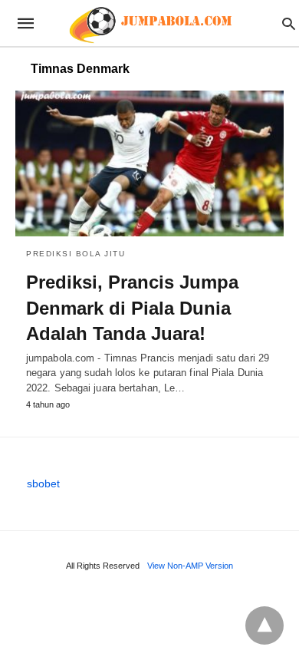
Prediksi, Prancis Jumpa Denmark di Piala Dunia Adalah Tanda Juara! (132, 308)
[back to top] (264, 625)
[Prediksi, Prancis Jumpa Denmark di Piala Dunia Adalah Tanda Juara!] (149, 163)
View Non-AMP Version (190, 565)
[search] (288, 23)
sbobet (43, 483)
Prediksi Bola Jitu (75, 253)
